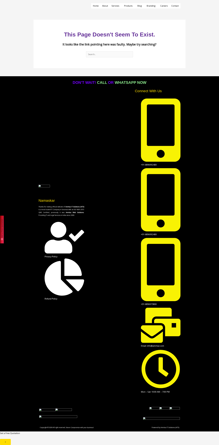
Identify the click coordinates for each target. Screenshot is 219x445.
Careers (164, 5)
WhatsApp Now (130, 82)
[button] (116, 5)
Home (96, 5)
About (105, 5)
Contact (175, 5)
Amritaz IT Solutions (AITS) (170, 427)
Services (115, 5)
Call (102, 82)
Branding (151, 5)
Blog (139, 5)
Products (128, 5)
